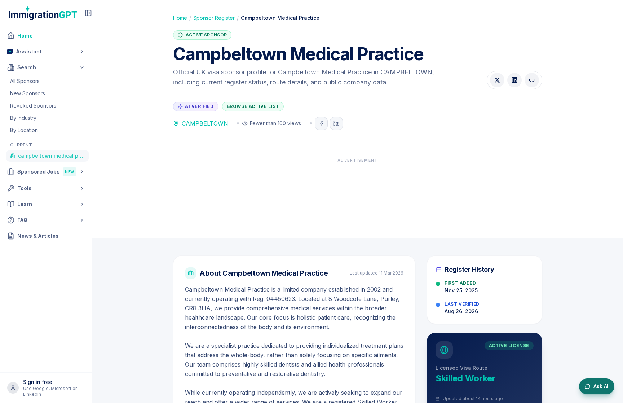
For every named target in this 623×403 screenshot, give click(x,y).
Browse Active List (253, 106)
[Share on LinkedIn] (514, 80)
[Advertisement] (357, 179)
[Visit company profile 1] (321, 123)
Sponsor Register (214, 18)
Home (180, 18)
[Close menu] (88, 13)
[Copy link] (532, 80)
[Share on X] (497, 80)
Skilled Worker (466, 378)
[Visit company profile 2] (336, 123)
